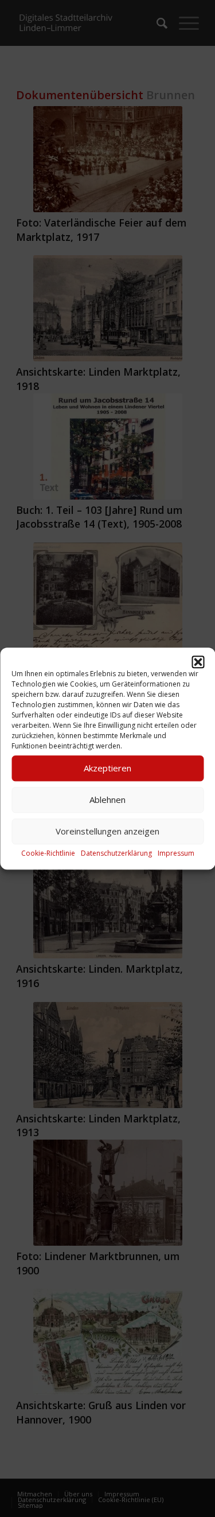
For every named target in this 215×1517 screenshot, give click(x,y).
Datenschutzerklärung (116, 853)
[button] (198, 662)
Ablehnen (107, 799)
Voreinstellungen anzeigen (107, 831)
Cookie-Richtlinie (48, 853)
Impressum (176, 853)
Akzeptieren (107, 768)
